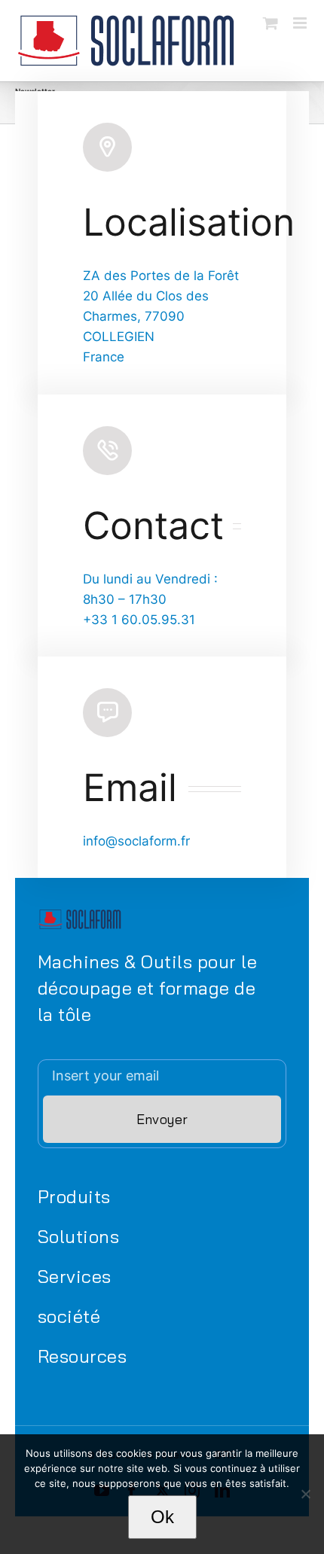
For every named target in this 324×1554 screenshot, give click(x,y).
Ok (162, 1517)
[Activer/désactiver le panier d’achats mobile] (270, 23)
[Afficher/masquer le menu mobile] (301, 23)
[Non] (305, 1493)
